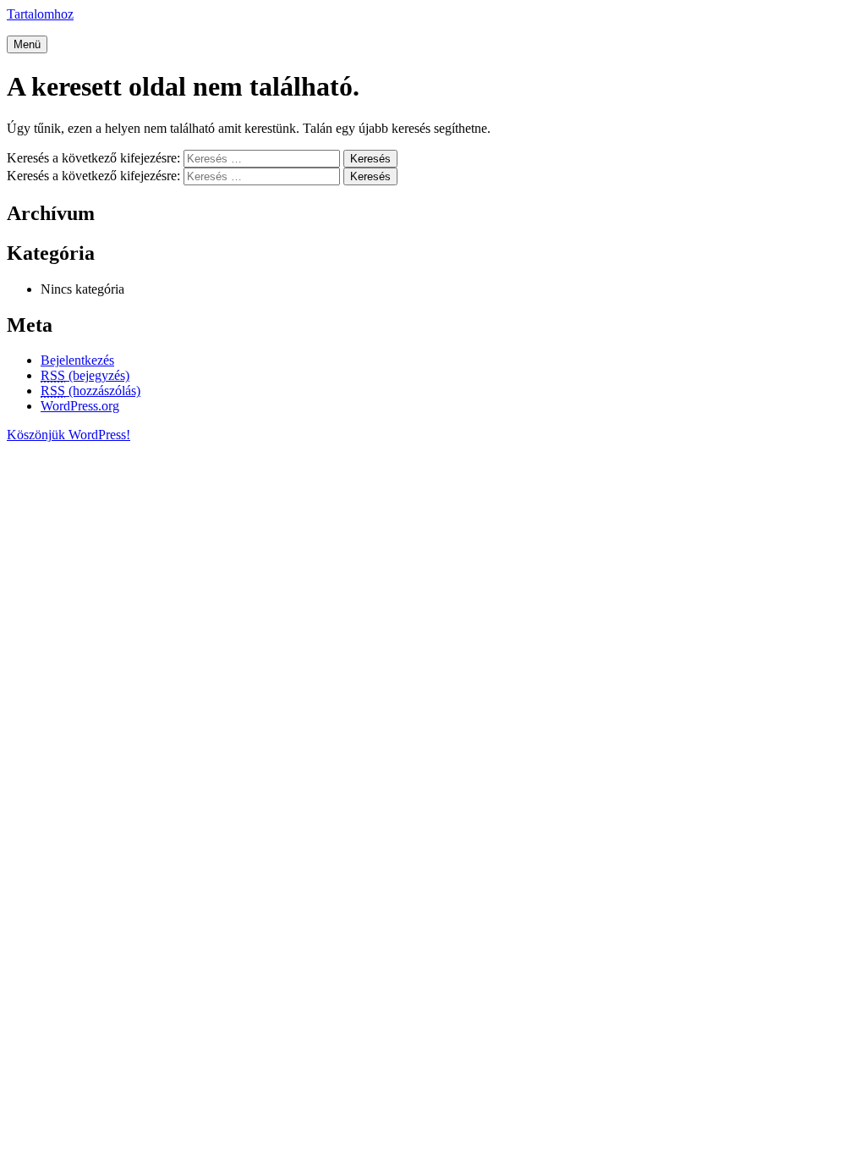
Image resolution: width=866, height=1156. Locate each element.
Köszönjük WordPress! (68, 434)
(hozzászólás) (90, 390)
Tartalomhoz (40, 14)
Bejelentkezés (77, 360)
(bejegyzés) (85, 375)
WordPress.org (80, 406)
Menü (27, 44)
